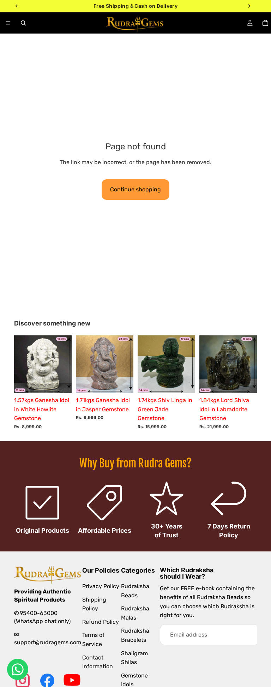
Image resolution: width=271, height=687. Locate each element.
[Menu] (8, 23)
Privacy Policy (100, 586)
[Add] (60, 382)
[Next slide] (64, 364)
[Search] (23, 23)
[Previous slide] (22, 364)
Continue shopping (135, 189)
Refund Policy (100, 621)
